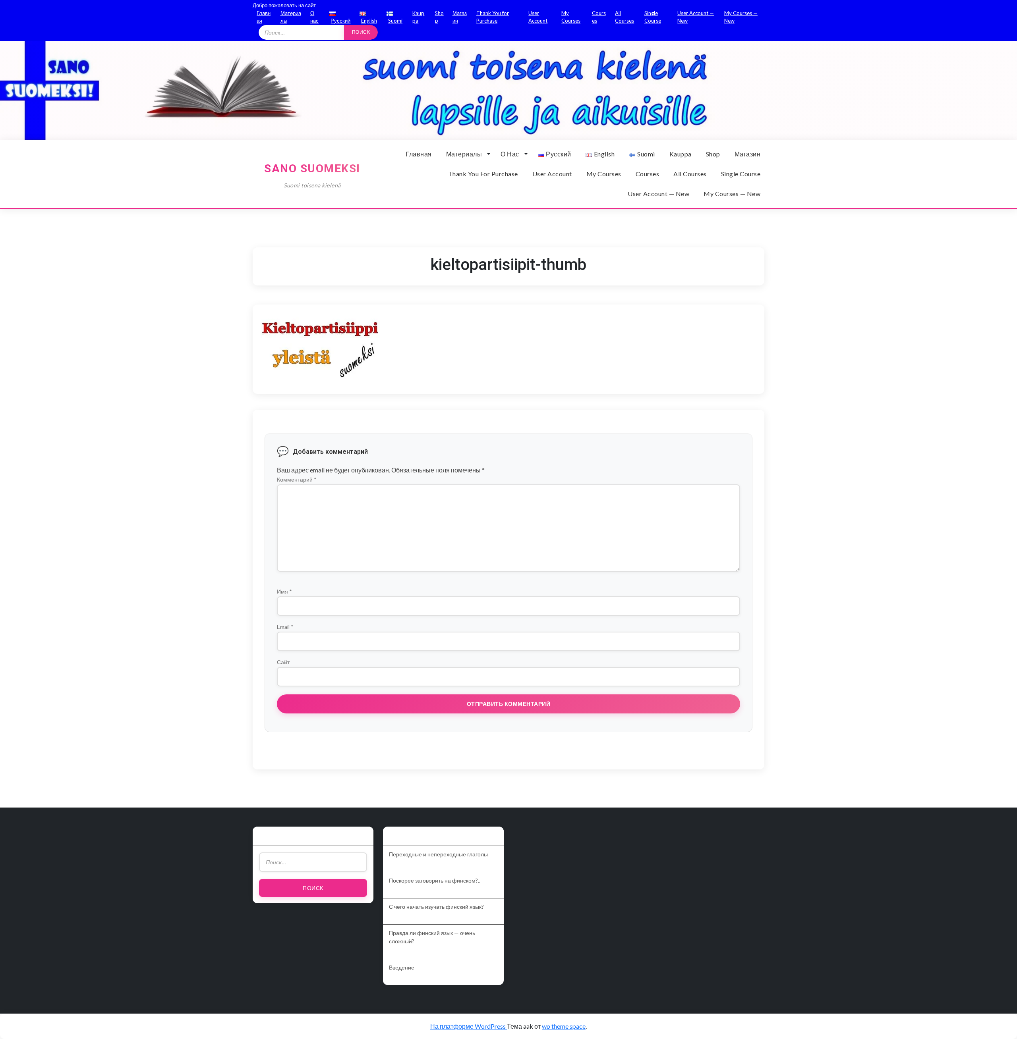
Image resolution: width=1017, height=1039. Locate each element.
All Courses (690, 173)
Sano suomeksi (312, 168)
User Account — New (658, 193)
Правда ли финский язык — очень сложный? (432, 937)
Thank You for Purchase (483, 173)
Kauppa (680, 154)
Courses (647, 173)
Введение (401, 967)
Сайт (283, 662)
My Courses (603, 173)
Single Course (741, 173)
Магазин (748, 154)
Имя (284, 591)
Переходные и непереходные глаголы (438, 854)
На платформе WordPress (468, 1026)
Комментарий (297, 479)
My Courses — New (732, 193)
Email (285, 626)
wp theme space (564, 1026)
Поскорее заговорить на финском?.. (434, 880)
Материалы (464, 154)
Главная (419, 154)
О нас (510, 154)
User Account (552, 173)
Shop (713, 154)
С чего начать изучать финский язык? (436, 906)
